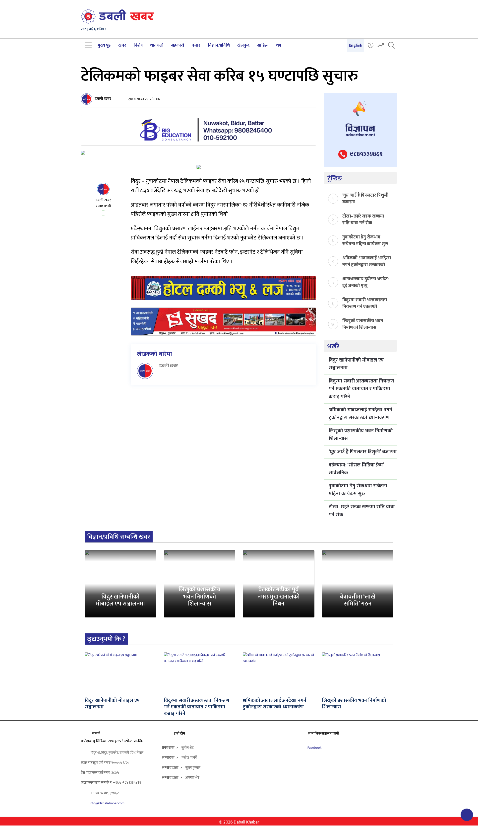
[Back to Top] (467, 815)
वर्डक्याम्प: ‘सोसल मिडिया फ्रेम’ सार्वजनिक (356, 469)
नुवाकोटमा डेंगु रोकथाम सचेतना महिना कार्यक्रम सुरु (365, 240)
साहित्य (263, 45)
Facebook (314, 748)
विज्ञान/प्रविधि (219, 45)
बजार (196, 45)
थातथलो (157, 45)
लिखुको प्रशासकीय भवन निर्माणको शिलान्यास (362, 324)
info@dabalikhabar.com (107, 803)
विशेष (138, 45)
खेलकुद (243, 45)
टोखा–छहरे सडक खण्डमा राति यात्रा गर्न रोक (363, 219)
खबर (122, 45)
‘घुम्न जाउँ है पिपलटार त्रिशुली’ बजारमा (365, 198)
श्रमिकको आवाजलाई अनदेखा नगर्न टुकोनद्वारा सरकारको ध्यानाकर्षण (366, 261)
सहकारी (177, 45)
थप (278, 45)
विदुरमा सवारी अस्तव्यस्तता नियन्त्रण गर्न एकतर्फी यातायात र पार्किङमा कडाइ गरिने (364, 303)
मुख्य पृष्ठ (104, 45)
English (355, 45)
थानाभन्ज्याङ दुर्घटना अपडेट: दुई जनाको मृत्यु (365, 282)
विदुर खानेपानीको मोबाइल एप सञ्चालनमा (356, 364)
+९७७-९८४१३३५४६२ (104, 793)
